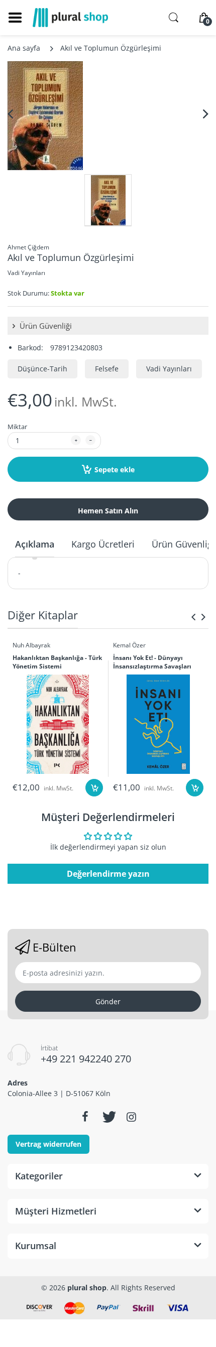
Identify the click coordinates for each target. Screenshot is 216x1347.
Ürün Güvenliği (45, 326)
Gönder (108, 1001)
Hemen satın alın (108, 510)
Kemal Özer (129, 645)
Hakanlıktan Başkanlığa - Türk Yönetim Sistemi (57, 662)
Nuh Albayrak (31, 645)
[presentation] (193, 616)
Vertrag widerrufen (48, 1144)
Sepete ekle (114, 469)
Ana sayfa (24, 48)
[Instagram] (131, 1117)
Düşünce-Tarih (42, 368)
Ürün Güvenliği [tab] (183, 544)
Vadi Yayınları (26, 272)
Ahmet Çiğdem (28, 247)
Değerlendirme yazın (108, 873)
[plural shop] (70, 17)
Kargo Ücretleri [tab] (103, 544)
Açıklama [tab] (34, 544)
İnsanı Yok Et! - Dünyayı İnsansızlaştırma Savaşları (152, 662)
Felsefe (107, 368)
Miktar (17, 426)
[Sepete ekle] (94, 787)
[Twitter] (108, 1117)
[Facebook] (84, 1117)
